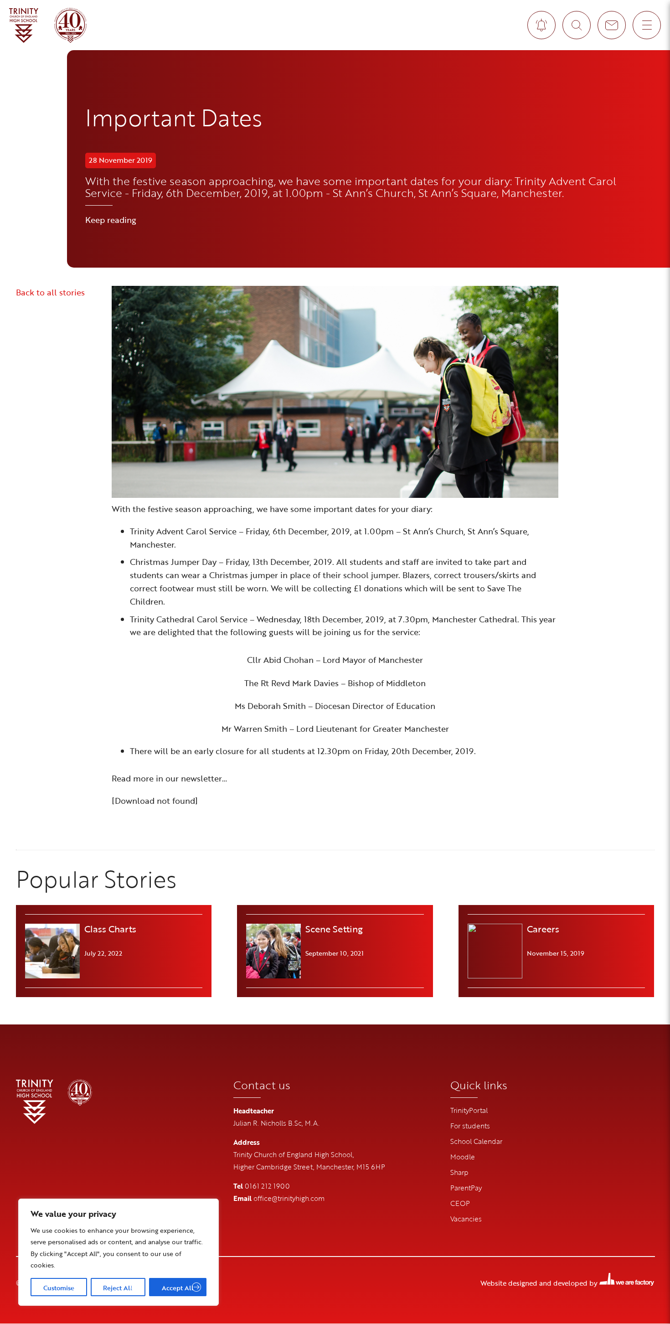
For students (470, 1126)
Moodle (462, 1157)
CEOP (460, 1203)
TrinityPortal (469, 1110)
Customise (58, 1288)
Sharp (459, 1172)
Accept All (178, 1288)
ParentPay (466, 1188)
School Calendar (476, 1141)
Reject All (118, 1288)
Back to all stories (50, 292)
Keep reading (110, 220)
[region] (118, 1252)
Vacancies (466, 1219)
